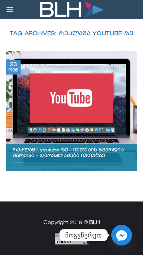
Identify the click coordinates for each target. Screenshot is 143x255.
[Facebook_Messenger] (121, 235)
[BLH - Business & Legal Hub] (71, 10)
